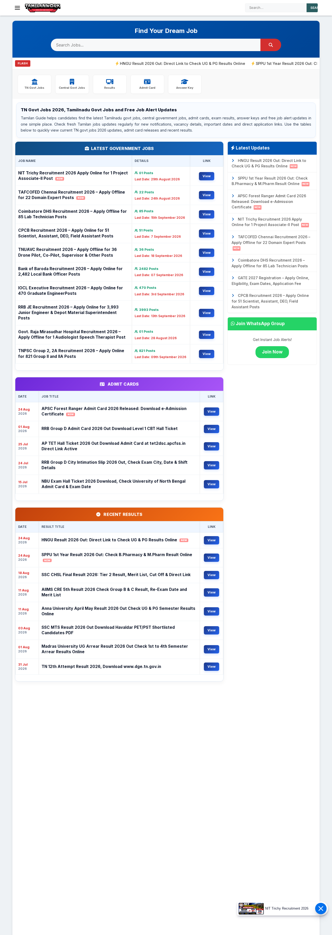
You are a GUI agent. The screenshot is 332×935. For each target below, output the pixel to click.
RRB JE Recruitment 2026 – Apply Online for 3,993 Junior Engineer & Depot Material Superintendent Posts (68, 313)
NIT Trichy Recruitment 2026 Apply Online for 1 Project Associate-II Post (73, 175)
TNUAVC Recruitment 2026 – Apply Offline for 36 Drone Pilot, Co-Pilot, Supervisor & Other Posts (67, 252)
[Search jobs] (270, 45)
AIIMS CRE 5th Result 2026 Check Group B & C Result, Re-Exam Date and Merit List (114, 592)
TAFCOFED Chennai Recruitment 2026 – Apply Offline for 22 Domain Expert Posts (71, 195)
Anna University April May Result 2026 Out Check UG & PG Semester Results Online (118, 611)
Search (316, 8)
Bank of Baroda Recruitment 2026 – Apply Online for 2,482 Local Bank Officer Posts (70, 271)
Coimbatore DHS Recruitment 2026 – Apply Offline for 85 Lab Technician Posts (72, 214)
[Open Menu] (17, 8)
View (207, 176)
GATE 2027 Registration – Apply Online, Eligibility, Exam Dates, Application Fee (270, 281)
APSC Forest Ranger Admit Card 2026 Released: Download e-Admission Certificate (114, 411)
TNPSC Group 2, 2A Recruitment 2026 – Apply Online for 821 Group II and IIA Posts (71, 353)
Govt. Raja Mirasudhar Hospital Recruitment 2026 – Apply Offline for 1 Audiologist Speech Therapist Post (72, 334)
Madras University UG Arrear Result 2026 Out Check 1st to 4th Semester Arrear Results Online (115, 649)
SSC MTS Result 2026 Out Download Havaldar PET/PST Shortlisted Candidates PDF (108, 630)
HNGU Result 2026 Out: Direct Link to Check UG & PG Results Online (161, 63)
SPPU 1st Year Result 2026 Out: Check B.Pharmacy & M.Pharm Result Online (117, 557)
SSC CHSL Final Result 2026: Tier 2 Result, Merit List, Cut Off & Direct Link (116, 574)
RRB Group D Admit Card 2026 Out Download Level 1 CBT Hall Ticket (110, 428)
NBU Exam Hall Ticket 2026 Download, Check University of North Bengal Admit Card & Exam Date (113, 484)
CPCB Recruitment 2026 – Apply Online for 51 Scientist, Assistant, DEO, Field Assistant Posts (65, 233)
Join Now (272, 351)
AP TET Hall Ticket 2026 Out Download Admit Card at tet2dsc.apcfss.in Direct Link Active (113, 446)
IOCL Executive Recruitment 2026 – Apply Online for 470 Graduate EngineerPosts (70, 290)
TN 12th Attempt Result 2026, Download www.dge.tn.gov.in (101, 666)
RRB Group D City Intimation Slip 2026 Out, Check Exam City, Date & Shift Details (115, 465)
